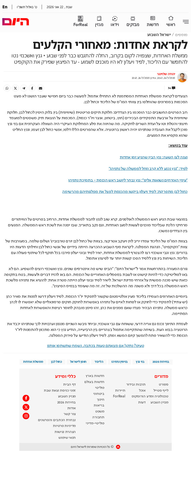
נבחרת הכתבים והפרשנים (57, 420)
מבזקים (132, 24)
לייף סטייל (160, 390)
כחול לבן (56, 361)
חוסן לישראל (78, 361)
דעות (142, 402)
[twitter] (15, 88)
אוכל (142, 390)
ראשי (170, 24)
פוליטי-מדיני (95, 423)
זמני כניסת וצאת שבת (60, 390)
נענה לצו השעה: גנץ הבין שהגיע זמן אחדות (154, 157)
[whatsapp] (6, 88)
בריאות (99, 405)
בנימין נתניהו (119, 361)
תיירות (120, 390)
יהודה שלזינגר (166, 74)
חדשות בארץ (95, 376)
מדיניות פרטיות (64, 426)
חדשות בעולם (94, 382)
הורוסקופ (138, 396)
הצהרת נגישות (65, 432)
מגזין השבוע (159, 402)
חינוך (100, 400)
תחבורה (98, 417)
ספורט (163, 384)
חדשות (153, 24)
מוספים (181, 35)
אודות (71, 408)
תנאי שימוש (67, 438)
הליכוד (99, 361)
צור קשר (70, 414)
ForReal (80, 24)
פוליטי (99, 388)
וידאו (115, 24)
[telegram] (23, 88)
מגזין (99, 24)
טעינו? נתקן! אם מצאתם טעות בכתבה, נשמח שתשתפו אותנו (95, 346)
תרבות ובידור (136, 384)
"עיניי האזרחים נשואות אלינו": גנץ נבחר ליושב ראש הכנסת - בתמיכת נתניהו (128, 180)
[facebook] (32, 88)
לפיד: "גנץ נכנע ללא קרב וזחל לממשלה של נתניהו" (148, 169)
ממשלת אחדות (33, 361)
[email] (40, 88)
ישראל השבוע (159, 35)
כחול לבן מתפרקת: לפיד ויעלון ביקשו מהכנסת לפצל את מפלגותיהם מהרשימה (125, 192)
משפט (99, 411)
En (4, 7)
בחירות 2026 (66, 402)
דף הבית (69, 384)
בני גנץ (140, 361)
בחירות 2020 (161, 361)
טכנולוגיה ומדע (157, 396)
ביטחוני (98, 394)
